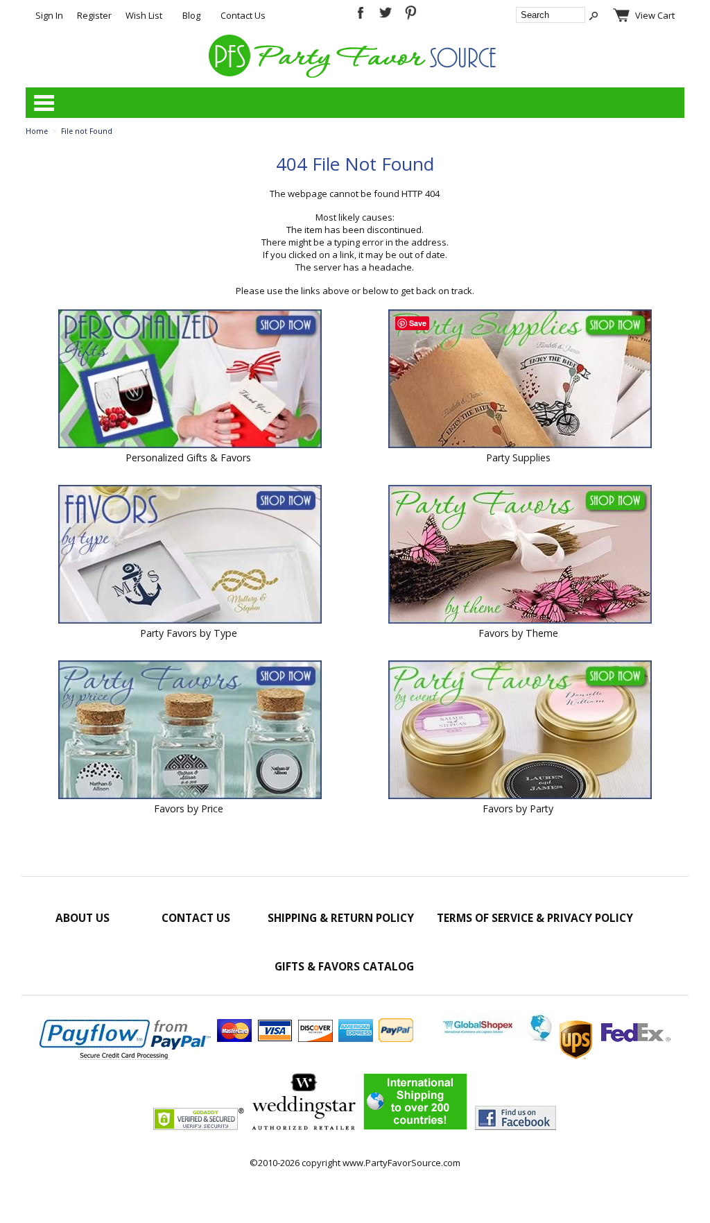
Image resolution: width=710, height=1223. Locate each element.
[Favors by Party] (520, 731)
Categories (43, 102)
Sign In (49, 15)
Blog (191, 15)
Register (94, 15)
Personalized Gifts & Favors (188, 457)
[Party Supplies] (520, 380)
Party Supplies (518, 457)
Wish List (143, 15)
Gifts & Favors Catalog (344, 966)
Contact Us (243, 15)
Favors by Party (518, 808)
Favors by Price (188, 808)
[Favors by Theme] (520, 555)
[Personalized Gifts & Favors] (190, 380)
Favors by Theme (518, 633)
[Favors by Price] (190, 731)
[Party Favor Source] (355, 74)
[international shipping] (556, 1038)
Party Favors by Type (188, 633)
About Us (82, 917)
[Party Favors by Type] (190, 555)
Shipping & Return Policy (341, 917)
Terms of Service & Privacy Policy (535, 917)
